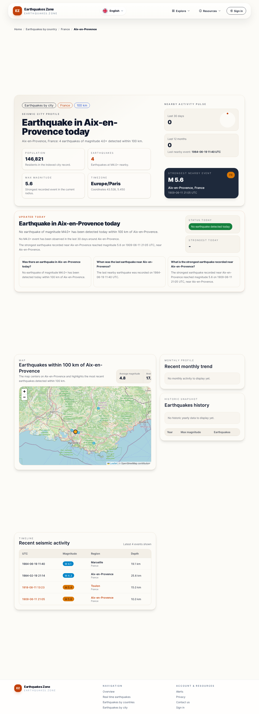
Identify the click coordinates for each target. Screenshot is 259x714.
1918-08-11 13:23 (33, 587)
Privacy (180, 696)
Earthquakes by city (39, 105)
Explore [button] (181, 11)
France (65, 29)
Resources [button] (210, 11)
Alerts (179, 691)
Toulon (95, 585)
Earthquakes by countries (118, 702)
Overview (109, 691)
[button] (24, 391)
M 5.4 (68, 587)
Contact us (183, 702)
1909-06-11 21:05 (33, 599)
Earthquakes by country (41, 29)
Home (18, 29)
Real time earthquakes (116, 696)
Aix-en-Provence (102, 597)
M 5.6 (68, 599)
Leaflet (113, 463)
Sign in (238, 11)
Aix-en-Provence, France (186, 188)
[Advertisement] (129, 62)
